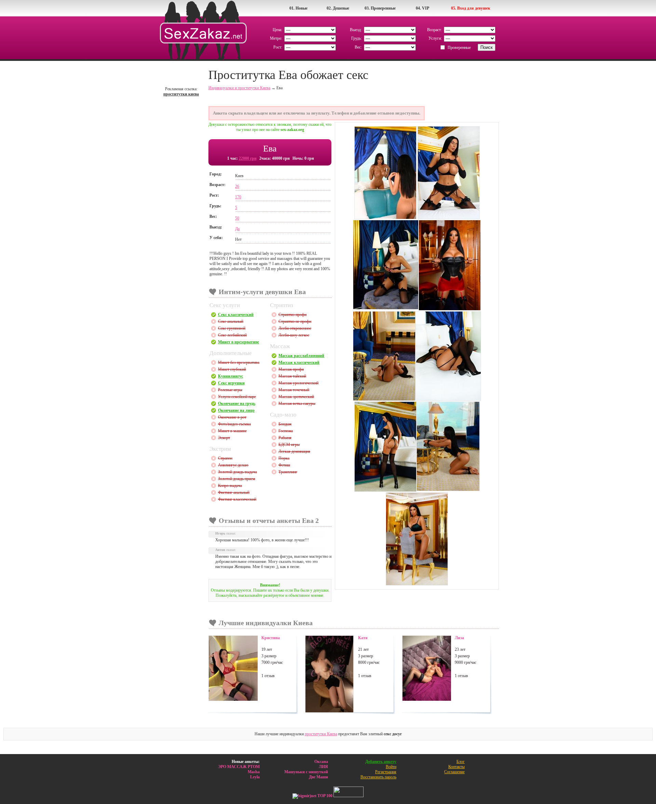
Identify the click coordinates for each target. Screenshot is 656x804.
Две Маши (318, 777)
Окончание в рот (232, 417)
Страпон (225, 458)
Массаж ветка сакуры (296, 403)
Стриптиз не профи (294, 321)
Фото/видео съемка (234, 424)
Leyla (255, 777)
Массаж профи (291, 369)
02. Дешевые (338, 8)
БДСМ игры (289, 444)
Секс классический (236, 314)
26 (237, 186)
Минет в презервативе (238, 342)
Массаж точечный (293, 389)
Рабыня (284, 437)
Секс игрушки (231, 383)
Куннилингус (230, 376)
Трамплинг (287, 472)
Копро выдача (230, 485)
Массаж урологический (298, 383)
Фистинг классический (237, 499)
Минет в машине (232, 431)
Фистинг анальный (233, 492)
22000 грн (248, 158)
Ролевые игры (230, 389)
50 (237, 218)
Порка (283, 458)
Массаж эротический (296, 396)
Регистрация (385, 771)
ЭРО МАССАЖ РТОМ (239, 766)
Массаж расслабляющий (301, 355)
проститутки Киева (321, 733)
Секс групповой (231, 328)
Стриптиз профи (292, 314)
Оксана (321, 761)
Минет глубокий (232, 369)
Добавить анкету (380, 761)
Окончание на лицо (236, 410)
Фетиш (284, 465)
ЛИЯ (323, 766)
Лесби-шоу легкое (293, 335)
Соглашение (454, 771)
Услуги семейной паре (237, 396)
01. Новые (298, 8)
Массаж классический (298, 362)
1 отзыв (268, 675)
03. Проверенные (380, 8)
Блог (460, 761)
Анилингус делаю (233, 465)
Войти (391, 766)
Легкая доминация (294, 451)
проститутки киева (181, 94)
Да (237, 228)
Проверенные (459, 47)
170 (238, 197)
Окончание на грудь (236, 403)
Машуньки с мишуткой (306, 771)
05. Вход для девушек (470, 8)
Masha (254, 771)
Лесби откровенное (294, 328)
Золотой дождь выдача (237, 472)
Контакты (456, 766)
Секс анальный (230, 321)
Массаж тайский (292, 376)
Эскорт (224, 437)
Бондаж (284, 424)
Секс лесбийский (232, 335)
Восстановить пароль (378, 777)
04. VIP (422, 8)
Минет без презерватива (238, 362)
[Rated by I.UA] (348, 795)
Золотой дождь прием (236, 478)
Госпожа (285, 431)
